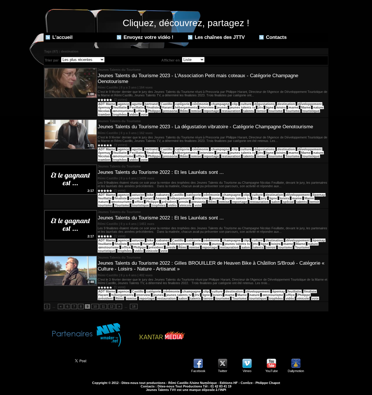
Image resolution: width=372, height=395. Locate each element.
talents (248, 111)
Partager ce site (56, 360)
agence (123, 104)
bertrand (151, 104)
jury (264, 198)
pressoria (170, 111)
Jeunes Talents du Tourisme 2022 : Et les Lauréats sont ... (161, 172)
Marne (305, 107)
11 (103, 306)
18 (133, 306)
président (169, 201)
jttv (260, 107)
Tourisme (292, 111)
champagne (220, 104)
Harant (167, 107)
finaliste (153, 107)
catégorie (182, 104)
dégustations (264, 104)
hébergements (186, 107)
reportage (211, 111)
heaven (161, 198)
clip (235, 104)
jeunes (222, 107)
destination (286, 104)
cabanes (162, 194)
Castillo (166, 104)
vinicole (186, 205)
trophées (120, 114)
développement (310, 104)
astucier (138, 194)
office (140, 111)
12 (111, 306)
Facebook (198, 371)
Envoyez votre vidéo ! (148, 37)
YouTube (271, 371)
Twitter (222, 371)
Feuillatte (137, 107)
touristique (311, 111)
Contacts (275, 37)
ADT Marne (106, 104)
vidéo (134, 114)
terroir (261, 111)
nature (318, 107)
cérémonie (200, 104)
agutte (137, 104)
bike (150, 194)
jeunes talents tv (242, 107)
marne (293, 107)
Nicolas (104, 111)
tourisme (275, 111)
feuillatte (120, 107)
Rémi (184, 111)
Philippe (154, 111)
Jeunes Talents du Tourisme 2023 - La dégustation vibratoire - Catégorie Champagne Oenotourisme (205, 126)
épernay (104, 107)
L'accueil (62, 37)
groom (135, 198)
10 (95, 306)
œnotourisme (122, 111)
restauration (231, 111)
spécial (288, 201)
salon (275, 201)
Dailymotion (296, 371)
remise (196, 111)
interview (207, 107)
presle (183, 201)
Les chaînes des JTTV (219, 37)
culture (246, 104)
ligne (269, 107)
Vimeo (247, 371)
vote (144, 114)
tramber (104, 114)
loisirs (281, 107)
